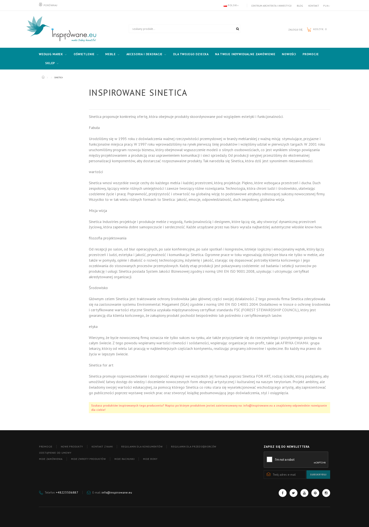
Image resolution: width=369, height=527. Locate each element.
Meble (110, 54)
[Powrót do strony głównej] (43, 77)
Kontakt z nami (102, 446)
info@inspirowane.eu (117, 492)
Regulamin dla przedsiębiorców (193, 446)
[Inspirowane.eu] (60, 29)
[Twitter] (293, 493)
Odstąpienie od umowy (55, 452)
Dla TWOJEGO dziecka (191, 54)
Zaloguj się (295, 29)
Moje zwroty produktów (88, 458)
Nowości (289, 54)
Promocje (311, 54)
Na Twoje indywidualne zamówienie (245, 54)
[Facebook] (283, 493)
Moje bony (150, 458)
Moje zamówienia (51, 458)
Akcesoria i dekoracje (144, 54)
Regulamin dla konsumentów (142, 446)
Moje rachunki (124, 458)
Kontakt (313, 5)
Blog (300, 5)
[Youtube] (304, 493)
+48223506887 (67, 492)
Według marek (51, 54)
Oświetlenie (84, 54)
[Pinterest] (315, 493)
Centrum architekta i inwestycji (271, 5)
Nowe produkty (72, 446)
